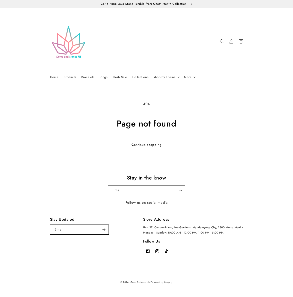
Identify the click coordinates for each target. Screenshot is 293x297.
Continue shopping (146, 144)
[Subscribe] (180, 190)
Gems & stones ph (140, 282)
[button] (166, 76)
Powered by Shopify (162, 282)
